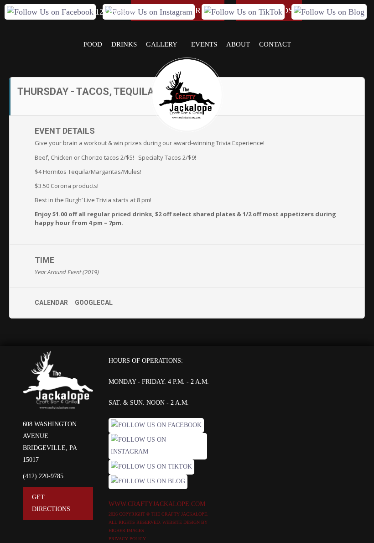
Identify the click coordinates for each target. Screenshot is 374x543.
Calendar (51, 302)
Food (92, 44)
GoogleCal (94, 302)
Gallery (161, 44)
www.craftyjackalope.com (157, 504)
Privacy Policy (127, 538)
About (238, 44)
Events (204, 44)
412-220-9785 (114, 11)
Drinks (124, 44)
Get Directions (51, 503)
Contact (275, 44)
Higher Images (126, 530)
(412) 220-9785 (43, 476)
